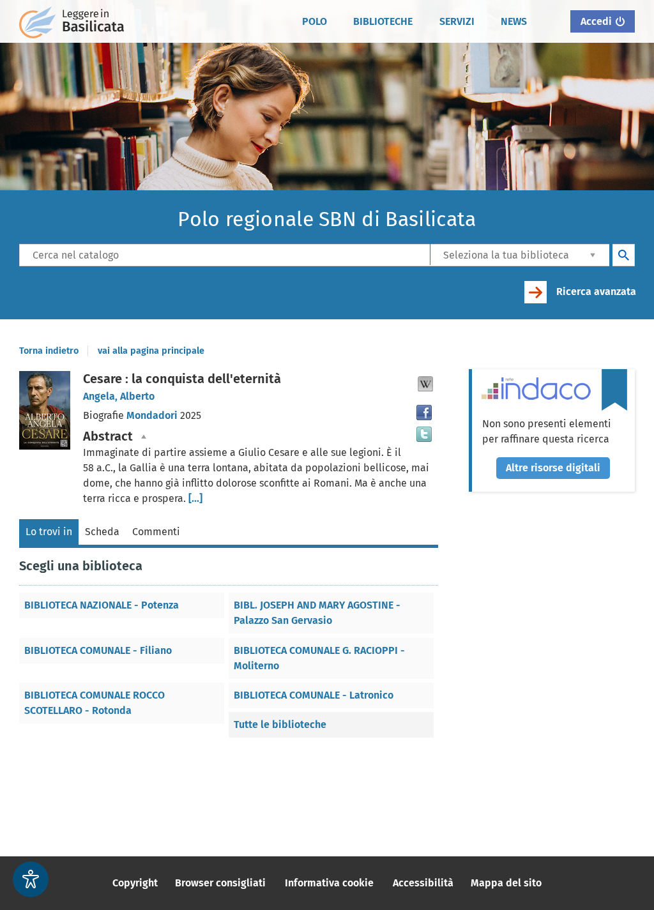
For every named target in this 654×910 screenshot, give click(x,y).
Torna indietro (49, 350)
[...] (195, 498)
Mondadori (153, 415)
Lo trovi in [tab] (49, 532)
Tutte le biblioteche (280, 724)
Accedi (596, 21)
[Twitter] (424, 434)
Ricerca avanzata (596, 291)
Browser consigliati (220, 883)
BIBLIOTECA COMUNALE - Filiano (98, 650)
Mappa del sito (506, 883)
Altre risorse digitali (553, 468)
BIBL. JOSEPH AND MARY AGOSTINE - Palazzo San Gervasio (317, 612)
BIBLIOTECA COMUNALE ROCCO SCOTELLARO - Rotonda (94, 703)
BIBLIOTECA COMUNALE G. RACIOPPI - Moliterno (319, 658)
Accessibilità (423, 883)
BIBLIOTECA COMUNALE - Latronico (313, 695)
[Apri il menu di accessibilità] (31, 879)
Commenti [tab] (156, 532)
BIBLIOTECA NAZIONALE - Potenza (101, 605)
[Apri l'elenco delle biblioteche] (592, 254)
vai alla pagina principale (151, 350)
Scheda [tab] (102, 532)
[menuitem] (314, 21)
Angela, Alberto (119, 396)
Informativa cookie (329, 883)
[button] (425, 383)
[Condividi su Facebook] (424, 412)
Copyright (135, 883)
